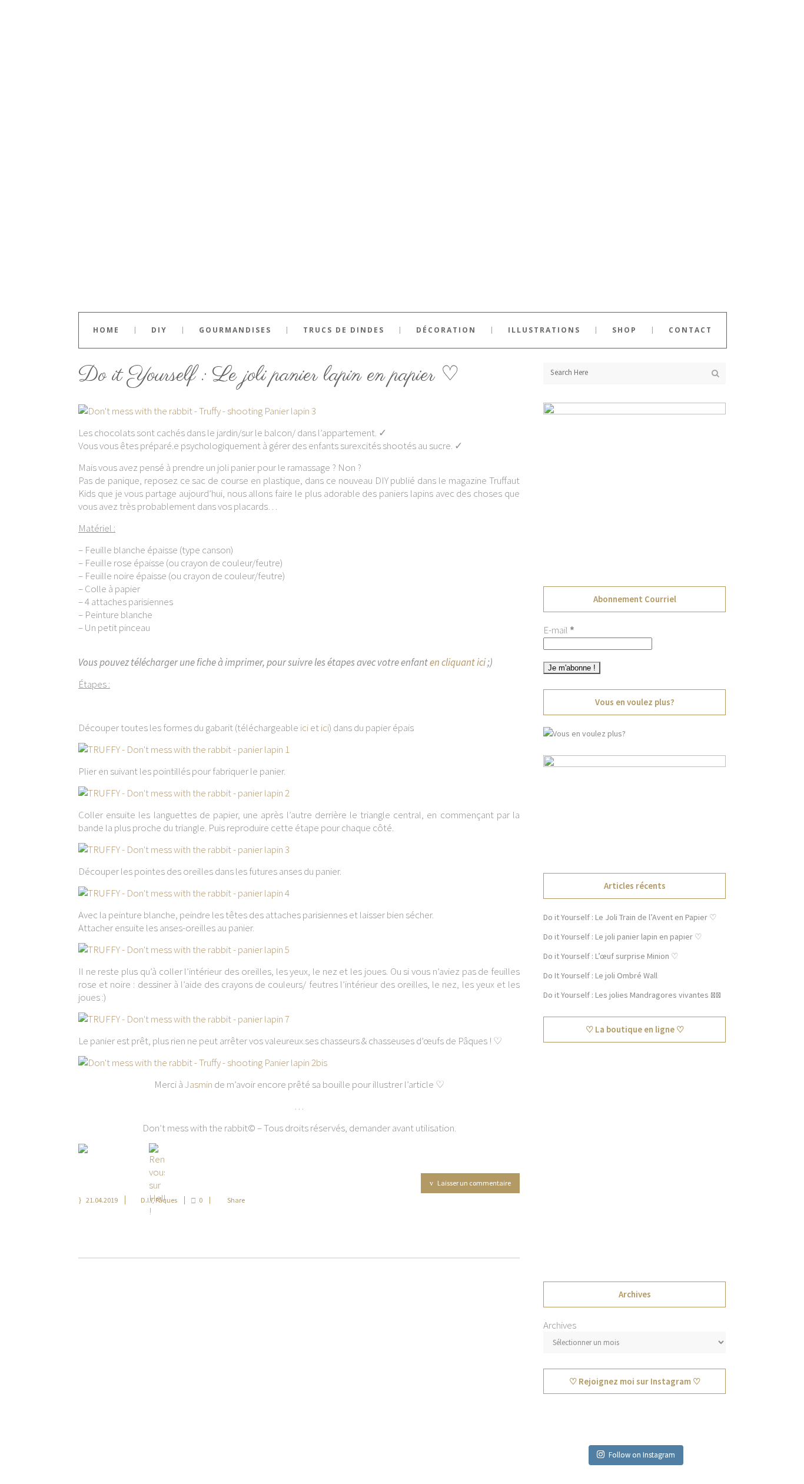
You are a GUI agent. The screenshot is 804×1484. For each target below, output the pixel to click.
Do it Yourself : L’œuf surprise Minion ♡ (611, 956)
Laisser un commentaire (474, 1182)
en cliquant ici (458, 662)
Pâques (166, 1200)
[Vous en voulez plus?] (584, 733)
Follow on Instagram (642, 1455)
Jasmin (198, 1084)
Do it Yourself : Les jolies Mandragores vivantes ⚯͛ (632, 995)
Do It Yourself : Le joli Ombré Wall (600, 975)
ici (304, 727)
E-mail (558, 629)
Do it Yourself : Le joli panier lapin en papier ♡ (268, 375)
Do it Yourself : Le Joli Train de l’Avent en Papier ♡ (630, 917)
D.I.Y (146, 1200)
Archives (559, 1325)
